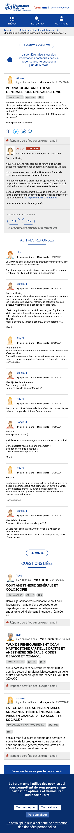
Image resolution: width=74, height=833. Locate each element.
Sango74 (22, 283)
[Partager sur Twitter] (15, 132)
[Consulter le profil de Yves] (10, 580)
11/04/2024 (49, 404)
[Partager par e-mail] (23, 132)
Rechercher (37, 23)
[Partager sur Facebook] (8, 132)
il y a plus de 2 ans (25, 153)
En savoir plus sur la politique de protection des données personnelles (37, 825)
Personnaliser (37, 814)
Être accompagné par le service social (26, 725)
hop (18, 634)
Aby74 (20, 78)
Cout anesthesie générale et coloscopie (32, 587)
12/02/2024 (49, 257)
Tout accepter (26, 807)
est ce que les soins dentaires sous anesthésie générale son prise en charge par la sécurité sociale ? (34, 714)
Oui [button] (15, 221)
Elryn (19, 252)
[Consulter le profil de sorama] (10, 703)
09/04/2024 (49, 343)
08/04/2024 (49, 289)
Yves (19, 575)
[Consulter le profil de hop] (10, 640)
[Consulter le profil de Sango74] (10, 289)
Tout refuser (50, 807)
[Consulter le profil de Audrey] (10, 154)
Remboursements (15, 662)
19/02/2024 (49, 153)
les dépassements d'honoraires (40, 197)
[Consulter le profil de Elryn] (10, 257)
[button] (37, 13)
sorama (20, 698)
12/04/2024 (49, 473)
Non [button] (30, 222)
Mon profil (61, 23)
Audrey (20, 148)
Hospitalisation (14, 97)
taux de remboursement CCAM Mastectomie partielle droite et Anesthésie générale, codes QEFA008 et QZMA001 (35, 650)
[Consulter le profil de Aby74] (10, 83)
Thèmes (12, 23)
